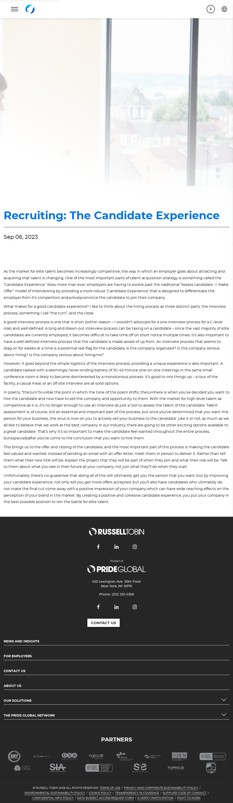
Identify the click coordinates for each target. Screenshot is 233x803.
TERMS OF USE (110, 788)
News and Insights (21, 641)
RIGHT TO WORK (189, 798)
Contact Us (14, 671)
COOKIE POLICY (100, 793)
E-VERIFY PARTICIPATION (155, 798)
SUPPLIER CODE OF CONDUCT (184, 793)
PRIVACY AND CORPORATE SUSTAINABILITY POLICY (161, 788)
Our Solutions (18, 700)
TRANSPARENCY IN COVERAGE (137, 793)
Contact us (103, 623)
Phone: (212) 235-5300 (116, 594)
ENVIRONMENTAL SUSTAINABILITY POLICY (55, 793)
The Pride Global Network (29, 715)
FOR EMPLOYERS (18, 656)
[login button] (211, 9)
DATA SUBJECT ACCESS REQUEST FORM (105, 798)
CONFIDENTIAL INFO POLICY (52, 798)
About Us (12, 686)
